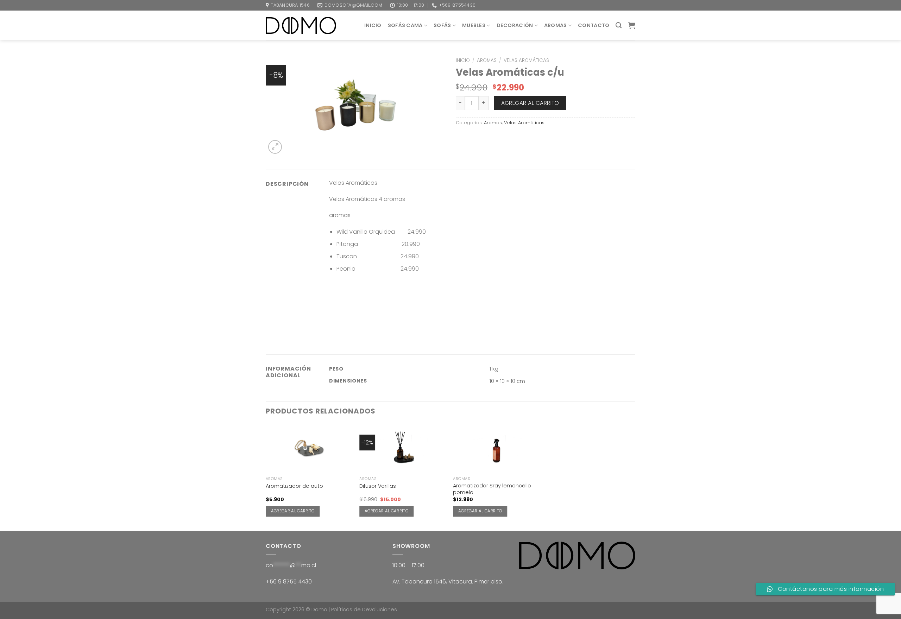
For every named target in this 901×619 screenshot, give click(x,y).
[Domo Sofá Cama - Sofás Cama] (301, 25)
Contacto (593, 25)
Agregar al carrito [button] (293, 511)
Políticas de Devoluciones (364, 609)
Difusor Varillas (377, 486)
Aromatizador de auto (294, 486)
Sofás (442, 25)
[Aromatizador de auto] (309, 448)
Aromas (555, 25)
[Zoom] (275, 147)
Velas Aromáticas (526, 60)
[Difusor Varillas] (402, 448)
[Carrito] (631, 25)
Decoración (515, 25)
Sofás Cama (405, 25)
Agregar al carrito (530, 103)
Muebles (473, 25)
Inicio (373, 25)
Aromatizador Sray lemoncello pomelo (492, 488)
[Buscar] (619, 25)
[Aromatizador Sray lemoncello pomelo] (496, 448)
